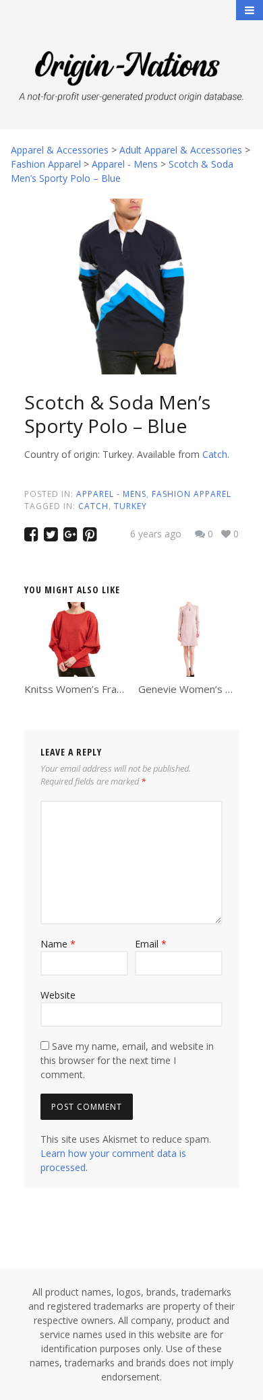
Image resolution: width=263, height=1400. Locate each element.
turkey (130, 506)
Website (58, 995)
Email (151, 943)
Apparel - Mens (111, 494)
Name (58, 943)
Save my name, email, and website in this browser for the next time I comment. (127, 1060)
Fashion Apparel (191, 494)
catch (93, 506)
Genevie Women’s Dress (196, 689)
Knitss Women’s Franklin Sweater (101, 689)
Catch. (215, 454)
